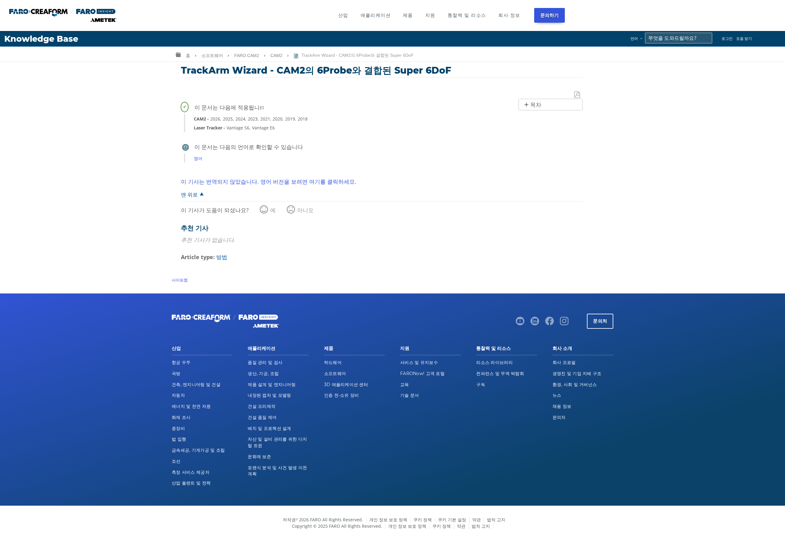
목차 (535, 105)
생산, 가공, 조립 (263, 373)
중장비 (178, 428)
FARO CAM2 (247, 55)
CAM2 (277, 55)
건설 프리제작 (261, 406)
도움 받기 (744, 38)
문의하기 (549, 15)
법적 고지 (496, 520)
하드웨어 (333, 362)
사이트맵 (180, 280)
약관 (476, 520)
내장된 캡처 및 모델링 (269, 395)
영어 (198, 158)
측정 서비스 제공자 (190, 472)
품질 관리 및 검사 (265, 362)
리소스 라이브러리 (494, 362)
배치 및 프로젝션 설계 (269, 428)
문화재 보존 (259, 456)
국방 (176, 373)
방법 (221, 257)
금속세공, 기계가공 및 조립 (198, 450)
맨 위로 (189, 194)
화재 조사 (181, 417)
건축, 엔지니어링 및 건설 (196, 384)
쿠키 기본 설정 (452, 520)
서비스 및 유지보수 (419, 362)
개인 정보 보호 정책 (388, 520)
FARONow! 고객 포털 (422, 373)
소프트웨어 (212, 55)
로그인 (727, 38)
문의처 (600, 321)
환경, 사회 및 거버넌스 (575, 384)
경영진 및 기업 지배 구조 (577, 373)
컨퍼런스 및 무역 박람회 (500, 373)
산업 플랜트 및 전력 (191, 483)
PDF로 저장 (577, 95)
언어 (634, 38)
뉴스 (557, 395)
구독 (480, 384)
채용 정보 (562, 406)
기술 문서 (409, 395)
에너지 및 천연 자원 (191, 406)
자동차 (178, 395)
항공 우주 (181, 362)
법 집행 (179, 439)
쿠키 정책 (422, 520)
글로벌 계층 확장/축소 (178, 54)
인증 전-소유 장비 (341, 395)
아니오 (305, 210)
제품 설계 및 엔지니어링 (272, 384)
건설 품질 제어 (262, 417)
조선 (176, 461)
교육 (404, 384)
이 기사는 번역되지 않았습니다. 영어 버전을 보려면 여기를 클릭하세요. (268, 181)
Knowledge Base (41, 39)
